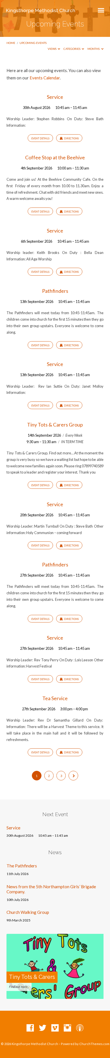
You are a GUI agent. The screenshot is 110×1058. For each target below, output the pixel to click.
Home (10, 42)
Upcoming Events (33, 42)
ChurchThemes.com (94, 1044)
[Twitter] (42, 1028)
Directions (71, 138)
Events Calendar (45, 77)
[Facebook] (30, 1028)
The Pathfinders (21, 865)
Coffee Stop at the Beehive (55, 157)
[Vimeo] (55, 1028)
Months (93, 48)
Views (52, 48)
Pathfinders (55, 291)
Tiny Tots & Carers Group (55, 424)
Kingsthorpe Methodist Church (40, 10)
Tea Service (55, 698)
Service (55, 97)
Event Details (40, 138)
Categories (72, 48)
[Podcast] (79, 1028)
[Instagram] (67, 1028)
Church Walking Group (27, 912)
